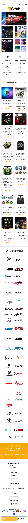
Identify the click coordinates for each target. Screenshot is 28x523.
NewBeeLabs (14, 475)
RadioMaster (20, 159)
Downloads (14, 467)
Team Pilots (14, 470)
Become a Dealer (14, 477)
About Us (14, 469)
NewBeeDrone (20, 108)
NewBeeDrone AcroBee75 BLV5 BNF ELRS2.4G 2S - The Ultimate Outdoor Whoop (20, 103)
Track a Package (14, 465)
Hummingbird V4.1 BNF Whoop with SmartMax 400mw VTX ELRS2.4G (7, 103)
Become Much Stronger (14, 478)
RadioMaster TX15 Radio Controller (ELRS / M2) (20, 179)
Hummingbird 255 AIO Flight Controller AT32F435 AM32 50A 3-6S (7, 129)
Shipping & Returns (14, 472)
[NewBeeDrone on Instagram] (13, 504)
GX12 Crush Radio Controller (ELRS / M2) (7, 209)
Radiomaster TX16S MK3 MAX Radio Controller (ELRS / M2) (20, 155)
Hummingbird (7, 107)
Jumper (7, 189)
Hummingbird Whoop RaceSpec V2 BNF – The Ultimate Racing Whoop (20, 129)
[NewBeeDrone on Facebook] (11, 504)
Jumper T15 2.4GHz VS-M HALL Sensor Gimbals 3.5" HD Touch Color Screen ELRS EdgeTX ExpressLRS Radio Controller (7, 182)
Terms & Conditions (14, 473)
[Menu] (2, 4)
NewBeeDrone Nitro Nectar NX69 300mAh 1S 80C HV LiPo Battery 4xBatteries (7, 233)
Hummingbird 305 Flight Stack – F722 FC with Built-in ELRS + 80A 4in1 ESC (7, 155)
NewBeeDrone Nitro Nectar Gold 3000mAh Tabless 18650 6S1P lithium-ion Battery (20, 233)
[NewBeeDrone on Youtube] (16, 504)
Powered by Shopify (19, 518)
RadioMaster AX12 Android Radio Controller (20, 209)
